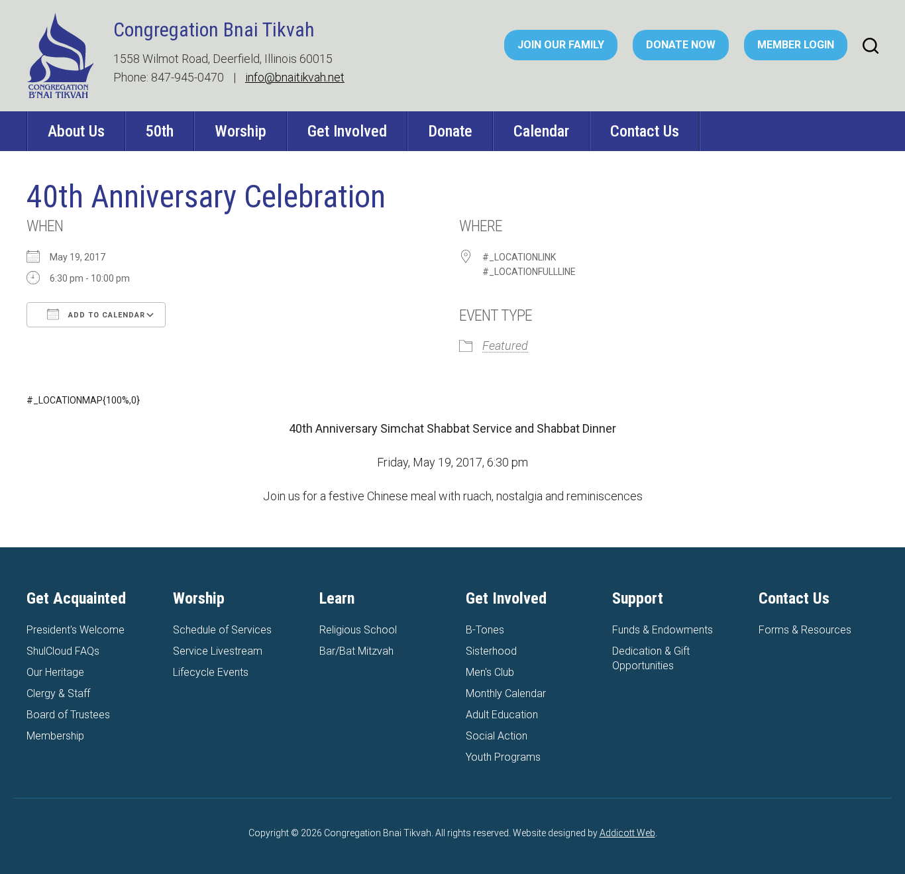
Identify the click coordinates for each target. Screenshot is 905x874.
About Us (76, 131)
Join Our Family (560, 44)
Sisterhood (491, 651)
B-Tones (485, 630)
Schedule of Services (222, 630)
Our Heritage (55, 672)
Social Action (496, 736)
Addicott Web (627, 833)
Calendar (541, 131)
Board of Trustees (68, 714)
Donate (450, 131)
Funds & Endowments (662, 630)
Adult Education (502, 714)
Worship (240, 131)
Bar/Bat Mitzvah (356, 651)
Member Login (795, 44)
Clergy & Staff (58, 693)
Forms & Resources (805, 630)
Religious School (358, 630)
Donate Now (681, 44)
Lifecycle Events (210, 672)
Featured (505, 346)
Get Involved (347, 131)
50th (160, 131)
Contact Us (644, 131)
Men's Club (490, 672)
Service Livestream (217, 651)
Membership (55, 736)
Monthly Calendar (506, 693)
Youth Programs (503, 757)
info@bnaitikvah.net (295, 77)
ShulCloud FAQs (63, 651)
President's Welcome (76, 630)
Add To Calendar (105, 315)
